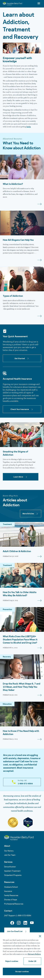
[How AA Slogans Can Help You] (22, 223)
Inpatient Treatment (12, 870)
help (29, 127)
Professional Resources (13, 903)
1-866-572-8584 (23, 915)
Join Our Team (9, 855)
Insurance (8, 891)
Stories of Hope (10, 899)
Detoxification (10, 866)
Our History (8, 850)
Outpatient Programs (12, 875)
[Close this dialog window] (40, 936)
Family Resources (11, 895)
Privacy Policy (34, 954)
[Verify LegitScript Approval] (28, 822)
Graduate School (11, 887)
